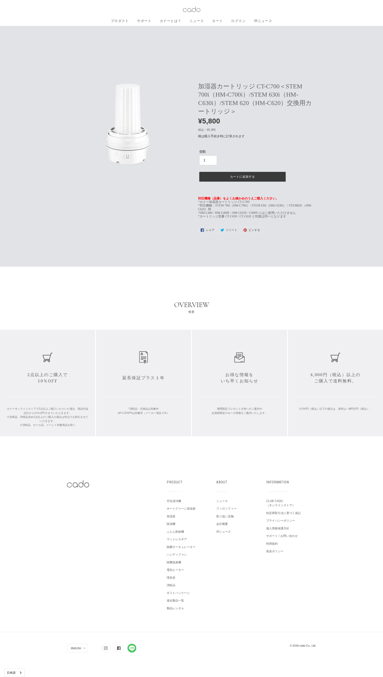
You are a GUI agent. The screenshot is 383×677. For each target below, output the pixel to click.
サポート (144, 21)
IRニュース (263, 21)
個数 (202, 151)
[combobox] (14, 672)
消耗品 (171, 585)
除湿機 (171, 524)
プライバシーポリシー (280, 520)
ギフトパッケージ (178, 593)
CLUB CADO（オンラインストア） (280, 503)
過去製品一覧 (175, 600)
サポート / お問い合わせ (282, 536)
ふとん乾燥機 (175, 531)
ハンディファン (177, 554)
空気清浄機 (174, 501)
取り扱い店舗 (225, 516)
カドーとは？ (170, 21)
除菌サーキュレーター (181, 547)
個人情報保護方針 (277, 528)
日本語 (11, 672)
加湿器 (171, 516)
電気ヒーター (175, 570)
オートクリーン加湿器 (181, 508)
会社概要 (222, 524)
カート (217, 21)
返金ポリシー (274, 551)
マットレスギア (177, 539)
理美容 (171, 577)
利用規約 (272, 543)
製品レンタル (175, 608)
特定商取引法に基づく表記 (283, 513)
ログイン (238, 21)
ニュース (197, 21)
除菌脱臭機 (174, 562)
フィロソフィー (226, 508)
